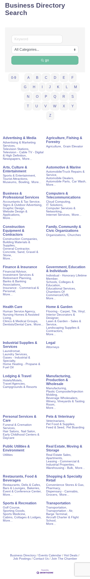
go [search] (47, 60)
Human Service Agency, (19, 311)
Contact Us (41, 558)
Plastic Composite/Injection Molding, (64, 393)
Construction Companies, (20, 239)
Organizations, (56, 235)
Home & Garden (59, 307)
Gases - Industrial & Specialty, (16, 359)
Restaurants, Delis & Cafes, (22, 484)
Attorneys (52, 347)
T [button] (28, 106)
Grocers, (52, 494)
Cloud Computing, (58, 201)
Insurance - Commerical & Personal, (21, 289)
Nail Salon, (28, 431)
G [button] (25, 87)
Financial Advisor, (15, 271)
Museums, (10, 182)
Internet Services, (58, 214)
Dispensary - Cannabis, (62, 491)
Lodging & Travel (17, 376)
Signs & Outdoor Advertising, (22, 205)
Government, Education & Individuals (65, 269)
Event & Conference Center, (22, 491)
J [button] (50, 87)
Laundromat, (12, 351)
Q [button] (55, 96)
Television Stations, (16, 149)
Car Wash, (79, 181)
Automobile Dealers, (60, 178)
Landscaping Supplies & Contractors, (62, 329)
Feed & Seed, (55, 427)
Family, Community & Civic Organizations (63, 228)
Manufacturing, (56, 388)
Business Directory (23, 555)
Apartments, (54, 458)
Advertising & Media (19, 138)
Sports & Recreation (19, 503)
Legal (50, 343)
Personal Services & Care (19, 418)
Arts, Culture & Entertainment (15, 169)
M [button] (75, 87)
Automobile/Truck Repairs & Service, (65, 173)
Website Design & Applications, (15, 213)
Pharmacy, (53, 488)
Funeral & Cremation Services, (17, 426)
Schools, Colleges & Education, (60, 283)
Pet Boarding (75, 427)
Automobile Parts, (58, 181)
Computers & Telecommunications (63, 195)
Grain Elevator (73, 146)
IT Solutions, (54, 205)
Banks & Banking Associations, (14, 283)
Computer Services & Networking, (60, 210)
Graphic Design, (14, 208)
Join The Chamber (64, 558)
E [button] (64, 77)
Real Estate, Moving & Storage (64, 448)
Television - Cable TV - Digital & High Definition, (23, 154)
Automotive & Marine (63, 167)
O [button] (37, 96)
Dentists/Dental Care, (17, 324)
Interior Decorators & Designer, (60, 316)
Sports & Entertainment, (19, 175)
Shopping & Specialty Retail (64, 478)
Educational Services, (61, 288)
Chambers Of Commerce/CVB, (57, 293)
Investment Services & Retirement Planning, (18, 276)
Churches (74, 235)
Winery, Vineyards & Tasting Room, (65, 403)
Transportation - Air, (59, 510)
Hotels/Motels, (12, 380)
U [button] (36, 106)
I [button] (42, 87)
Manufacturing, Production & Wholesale (58, 380)
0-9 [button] (13, 77)
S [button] (72, 96)
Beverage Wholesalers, (62, 398)
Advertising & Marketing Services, (19, 144)
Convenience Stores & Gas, (65, 484)
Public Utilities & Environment (16, 448)
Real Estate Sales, (58, 454)
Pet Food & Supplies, (60, 424)
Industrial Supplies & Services (20, 344)
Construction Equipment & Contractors (14, 230)
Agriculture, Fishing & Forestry (64, 140)
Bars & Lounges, (14, 488)
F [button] (72, 77)
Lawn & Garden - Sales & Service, (63, 323)
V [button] (45, 106)
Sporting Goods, (14, 510)
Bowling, (24, 182)
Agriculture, (54, 146)
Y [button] (72, 106)
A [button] (28, 77)
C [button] (46, 77)
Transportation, (56, 507)
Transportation (58, 503)
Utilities (8, 454)
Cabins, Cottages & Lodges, (22, 517)
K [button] (58, 87)
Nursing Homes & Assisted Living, (21, 316)
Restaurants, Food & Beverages (20, 478)
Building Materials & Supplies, (16, 244)
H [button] (34, 87)
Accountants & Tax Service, (21, 201)
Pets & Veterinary (60, 416)
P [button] (46, 96)
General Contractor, (16, 248)
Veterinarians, (55, 420)
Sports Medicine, (14, 514)
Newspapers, (12, 158)
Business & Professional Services (21, 195)
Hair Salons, (11, 431)
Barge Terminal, (57, 514)
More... (27, 158)
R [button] (63, 96)
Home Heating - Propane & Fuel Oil (21, 365)
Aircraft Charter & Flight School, (62, 519)
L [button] (67, 87)
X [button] (64, 106)
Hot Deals (71, 555)
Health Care (12, 307)
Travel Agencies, (14, 383)
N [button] (28, 96)
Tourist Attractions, (15, 178)
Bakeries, (33, 488)
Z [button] (50, 115)
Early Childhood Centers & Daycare (21, 436)
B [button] (37, 77)
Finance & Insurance (20, 267)
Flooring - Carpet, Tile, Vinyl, (65, 311)
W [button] (54, 106)
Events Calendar (49, 555)
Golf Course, (11, 507)
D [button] (55, 77)
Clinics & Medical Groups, (20, 321)
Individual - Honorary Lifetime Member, (66, 277)
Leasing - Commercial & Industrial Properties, (62, 463)
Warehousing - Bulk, (60, 468)
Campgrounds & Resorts (20, 387)
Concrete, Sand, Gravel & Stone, (20, 253)
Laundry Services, (15, 354)
